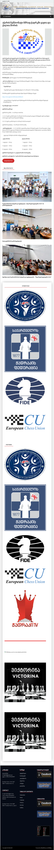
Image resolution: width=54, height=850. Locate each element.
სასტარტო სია (8, 160)
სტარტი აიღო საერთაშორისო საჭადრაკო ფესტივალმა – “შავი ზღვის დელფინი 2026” (26, 277)
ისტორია (22, 781)
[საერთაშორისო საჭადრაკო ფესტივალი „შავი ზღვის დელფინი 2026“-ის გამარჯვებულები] (27, 202)
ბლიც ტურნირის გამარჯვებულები (12, 241)
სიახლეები (23, 775)
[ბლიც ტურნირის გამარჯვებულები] (27, 239)
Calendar (22, 800)
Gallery (21, 807)
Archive (22, 805)
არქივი (22, 783)
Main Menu (8, 16)
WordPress (43, 847)
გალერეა (22, 786)
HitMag (49, 847)
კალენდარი (23, 778)
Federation (22, 795)
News (21, 797)
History (22, 802)
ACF (11, 847)
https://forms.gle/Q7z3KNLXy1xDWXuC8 (12, 96)
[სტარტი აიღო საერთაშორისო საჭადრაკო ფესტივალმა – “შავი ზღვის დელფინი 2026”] (27, 275)
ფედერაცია (23, 773)
